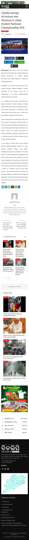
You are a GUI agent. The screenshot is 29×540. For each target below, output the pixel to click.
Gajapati (5, 259)
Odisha (3, 31)
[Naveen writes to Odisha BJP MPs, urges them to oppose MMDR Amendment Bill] (20, 244)
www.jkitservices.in (19, 537)
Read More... (4, 465)
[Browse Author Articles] (14, 196)
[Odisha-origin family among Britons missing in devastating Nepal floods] (8, 244)
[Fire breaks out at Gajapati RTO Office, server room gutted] (8, 262)
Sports (7, 31)
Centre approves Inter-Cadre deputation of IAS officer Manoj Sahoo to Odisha (8, 226)
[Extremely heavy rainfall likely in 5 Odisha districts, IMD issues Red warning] (20, 262)
